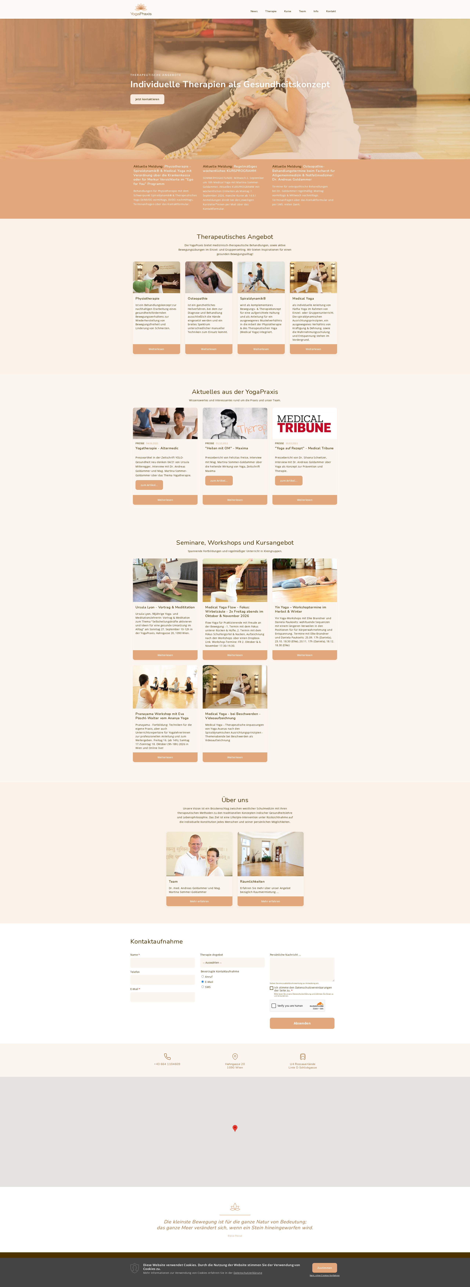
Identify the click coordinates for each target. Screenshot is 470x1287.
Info (316, 11)
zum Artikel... (149, 485)
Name (134, 954)
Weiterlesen (164, 350)
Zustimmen (324, 1268)
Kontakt (331, 11)
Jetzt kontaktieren (147, 99)
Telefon (135, 972)
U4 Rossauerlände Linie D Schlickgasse (303, 1065)
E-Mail (134, 989)
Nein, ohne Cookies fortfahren (325, 1275)
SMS (208, 987)
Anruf (208, 976)
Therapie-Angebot (211, 954)
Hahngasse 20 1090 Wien (235, 1065)
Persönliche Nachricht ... (285, 954)
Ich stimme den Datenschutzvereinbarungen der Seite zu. (303, 989)
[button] (235, 1128)
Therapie (270, 11)
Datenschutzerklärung (248, 1273)
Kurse (287, 11)
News (254, 11)
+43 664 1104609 (167, 1064)
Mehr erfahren (199, 901)
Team (302, 11)
